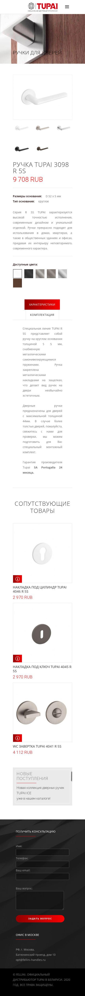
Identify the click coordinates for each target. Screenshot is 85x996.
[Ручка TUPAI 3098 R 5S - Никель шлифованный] (42, 128)
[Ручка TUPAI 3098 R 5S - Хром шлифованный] (63, 128)
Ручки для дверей (37, 53)
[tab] (42, 304)
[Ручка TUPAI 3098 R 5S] (42, 97)
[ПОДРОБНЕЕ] (17, 579)
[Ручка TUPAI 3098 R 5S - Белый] (21, 128)
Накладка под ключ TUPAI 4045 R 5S (42, 668)
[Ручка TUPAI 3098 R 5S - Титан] (42, 148)
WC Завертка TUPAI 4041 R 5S (37, 746)
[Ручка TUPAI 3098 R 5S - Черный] (21, 148)
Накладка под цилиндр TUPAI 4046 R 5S (40, 589)
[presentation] (42, 304)
